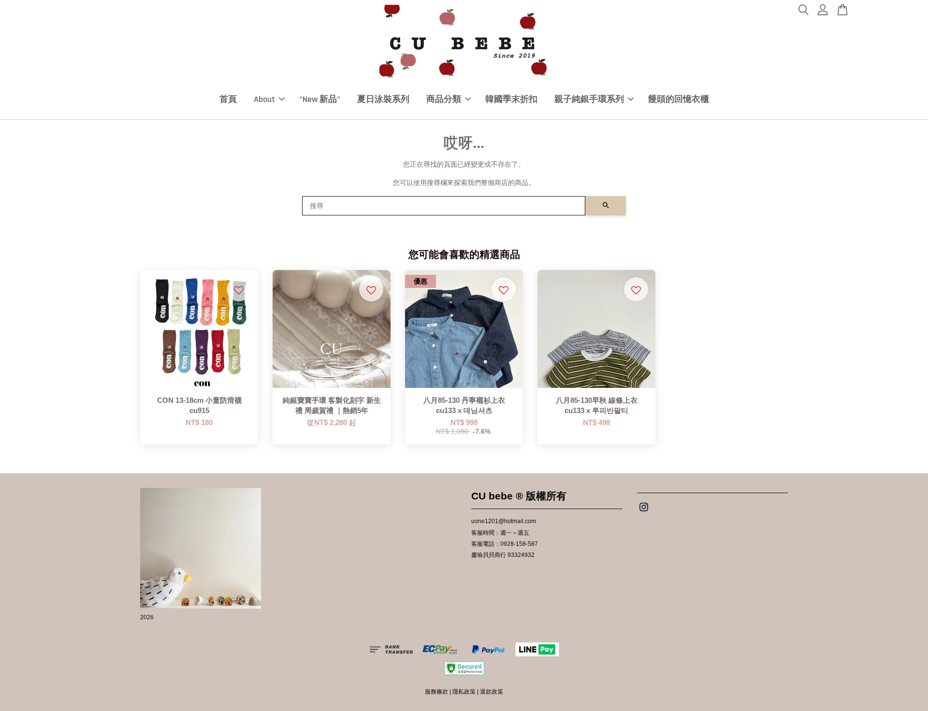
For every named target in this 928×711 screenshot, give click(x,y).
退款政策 (491, 691)
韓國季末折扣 (511, 99)
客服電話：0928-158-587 (504, 543)
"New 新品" (319, 99)
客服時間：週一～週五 (500, 532)
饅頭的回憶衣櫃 (678, 99)
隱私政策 (464, 691)
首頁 (228, 99)
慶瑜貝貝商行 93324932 (503, 555)
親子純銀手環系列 (589, 99)
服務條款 (436, 691)
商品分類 (443, 99)
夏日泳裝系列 (383, 99)
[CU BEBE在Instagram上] (644, 512)
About (264, 99)
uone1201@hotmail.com (503, 521)
